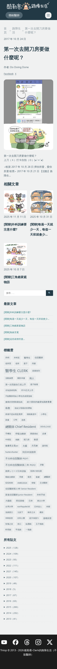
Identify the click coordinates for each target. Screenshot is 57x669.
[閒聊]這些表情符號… (14, 338)
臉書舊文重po (11, 445)
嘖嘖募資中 (31, 414)
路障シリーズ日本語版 (15, 471)
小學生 (44, 414)
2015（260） (12, 606)
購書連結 (34, 433)
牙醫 (42, 464)
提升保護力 (34, 518)
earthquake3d (23, 506)
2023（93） (12, 559)
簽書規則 (36, 370)
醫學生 (27, 357)
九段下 (20, 512)
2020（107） (12, 577)
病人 (31, 378)
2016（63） (12, 600)
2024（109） (12, 553)
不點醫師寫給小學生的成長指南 (18, 396)
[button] (48, 15)
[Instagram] (39, 643)
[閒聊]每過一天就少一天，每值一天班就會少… (26, 318)
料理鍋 (8, 529)
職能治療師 (10, 477)
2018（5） (11, 589)
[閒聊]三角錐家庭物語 (14, 325)
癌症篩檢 (20, 500)
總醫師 (47, 477)
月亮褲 (35, 445)
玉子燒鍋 (39, 524)
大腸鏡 (8, 500)
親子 (26, 363)
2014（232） (12, 612)
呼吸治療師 (21, 433)
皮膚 (44, 433)
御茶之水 (31, 512)
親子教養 (34, 384)
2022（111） (12, 565)
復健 (38, 477)
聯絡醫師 (14, 15)
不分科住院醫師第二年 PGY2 (20, 464)
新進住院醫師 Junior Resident (18, 494)
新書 (7, 420)
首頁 (5, 30)
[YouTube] (5, 643)
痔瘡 (34, 363)
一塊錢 (28, 529)
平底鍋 (18, 529)
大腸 (25, 445)
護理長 (45, 445)
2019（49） (12, 583)
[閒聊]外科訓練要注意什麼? (17, 312)
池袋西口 (9, 512)
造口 (19, 524)
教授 (36, 439)
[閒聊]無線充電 (11, 332)
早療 (21, 477)
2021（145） (12, 571)
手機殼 (8, 433)
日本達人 (38, 506)
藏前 (41, 512)
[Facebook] (17, 643)
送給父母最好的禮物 (23, 408)
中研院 (8, 439)
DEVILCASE (45, 426)
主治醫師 (43, 482)
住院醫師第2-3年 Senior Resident (20, 488)
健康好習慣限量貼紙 (13, 402)
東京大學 (41, 500)
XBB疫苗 (9, 518)
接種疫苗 (47, 518)
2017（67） (12, 595)
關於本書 (21, 378)
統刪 (17, 439)
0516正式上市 (27, 390)
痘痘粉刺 (9, 482)
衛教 (7, 408)
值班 (17, 363)
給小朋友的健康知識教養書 (39, 402)
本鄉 (48, 506)
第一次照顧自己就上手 (15, 384)
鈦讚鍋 (28, 524)
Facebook (8, 73)
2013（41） (12, 618)
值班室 (8, 363)
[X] (51, 643)
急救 (23, 420)
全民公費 (21, 518)
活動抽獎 (9, 378)
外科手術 (41, 494)
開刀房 (26, 439)
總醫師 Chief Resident (20, 427)
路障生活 (16, 30)
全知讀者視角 (11, 390)
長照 (29, 477)
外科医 (17, 357)
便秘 (33, 482)
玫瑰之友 (9, 524)
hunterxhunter (11, 452)
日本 (31, 500)
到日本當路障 (29, 452)
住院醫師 (39, 357)
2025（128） (12, 547)
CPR (15, 420)
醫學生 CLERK (16, 370)
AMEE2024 (22, 483)
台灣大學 (9, 506)
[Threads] (28, 643)
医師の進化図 (36, 471)
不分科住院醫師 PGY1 (16, 458)
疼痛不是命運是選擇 (13, 414)
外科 (7, 357)
